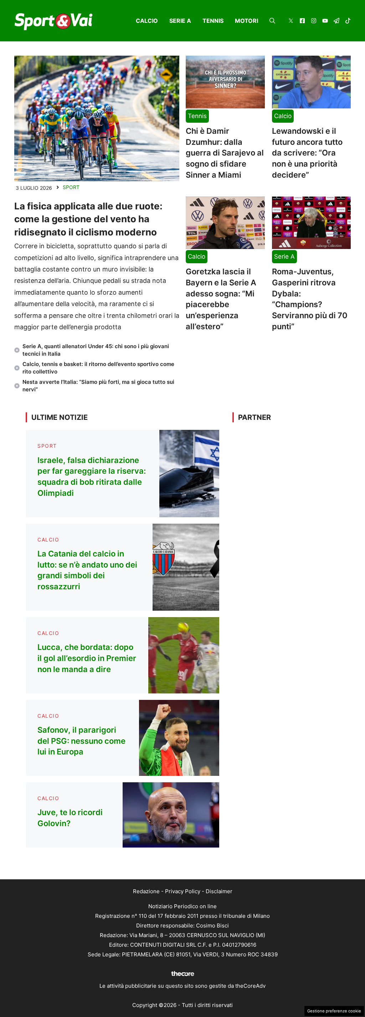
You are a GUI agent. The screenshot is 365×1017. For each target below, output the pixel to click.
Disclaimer (219, 891)
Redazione (146, 891)
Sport (71, 187)
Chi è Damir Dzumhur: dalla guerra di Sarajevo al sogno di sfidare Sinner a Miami (225, 152)
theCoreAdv (250, 985)
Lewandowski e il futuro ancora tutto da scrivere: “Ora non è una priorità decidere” (307, 152)
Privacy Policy (182, 891)
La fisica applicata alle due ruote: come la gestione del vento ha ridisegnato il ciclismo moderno (88, 219)
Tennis (212, 20)
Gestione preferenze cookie (334, 1010)
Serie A (180, 20)
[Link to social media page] (291, 21)
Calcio (147, 20)
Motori (246, 20)
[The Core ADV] (182, 976)
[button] (272, 20)
